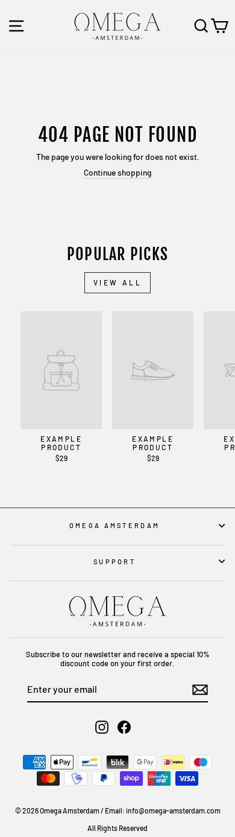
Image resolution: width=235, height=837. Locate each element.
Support (114, 561)
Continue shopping (117, 172)
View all (117, 282)
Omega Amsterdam (114, 525)
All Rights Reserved (117, 828)
